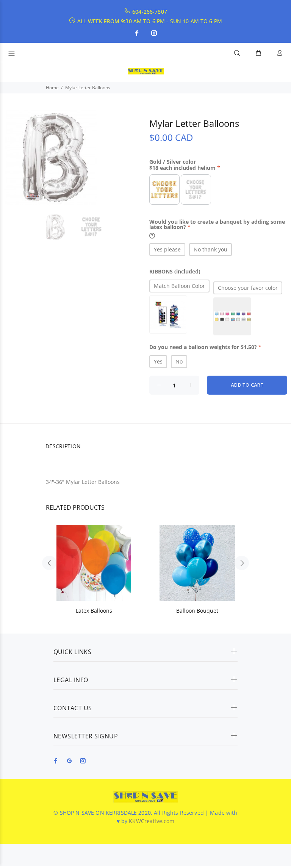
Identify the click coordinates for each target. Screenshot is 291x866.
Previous (49, 563)
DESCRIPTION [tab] (63, 446)
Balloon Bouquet (197, 610)
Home (52, 87)
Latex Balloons (94, 610)
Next (242, 563)
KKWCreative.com (151, 821)
